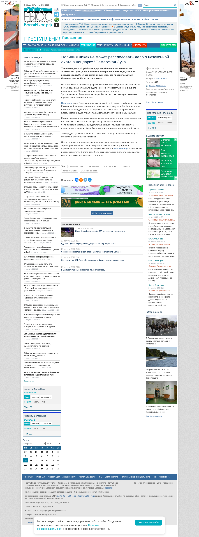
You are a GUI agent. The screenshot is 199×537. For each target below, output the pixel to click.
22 (52, 465)
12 (36, 460)
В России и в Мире (123, 45)
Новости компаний (161, 477)
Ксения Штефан (161, 78)
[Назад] (175, 139)
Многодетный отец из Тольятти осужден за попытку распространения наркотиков (41, 365)
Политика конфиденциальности (135, 477)
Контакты (29, 477)
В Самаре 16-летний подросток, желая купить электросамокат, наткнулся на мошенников (41, 73)
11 (31, 460)
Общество (74, 45)
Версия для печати (157, 86)
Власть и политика (37, 45)
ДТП (39, 50)
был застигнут (121, 148)
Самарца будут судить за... (160, 266)
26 (36, 469)
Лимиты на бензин (121, 19)
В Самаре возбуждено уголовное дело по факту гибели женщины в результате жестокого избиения (41, 307)
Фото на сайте (154, 311)
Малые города (141, 11)
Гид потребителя (168, 45)
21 (47, 465)
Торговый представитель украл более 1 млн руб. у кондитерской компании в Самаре (41, 170)
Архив (96, 5)
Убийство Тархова (150, 19)
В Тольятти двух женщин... (160, 291)
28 (31, 452)
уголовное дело (111, 166)
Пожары (46, 50)
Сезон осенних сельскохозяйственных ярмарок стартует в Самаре (91, 252)
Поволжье (67, 11)
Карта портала (111, 477)
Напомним (66, 103)
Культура (108, 45)
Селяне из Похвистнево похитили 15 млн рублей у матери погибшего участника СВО (40, 240)
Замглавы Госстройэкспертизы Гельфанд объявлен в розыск (108, 29)
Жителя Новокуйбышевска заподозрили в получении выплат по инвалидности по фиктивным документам (42, 276)
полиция (126, 166)
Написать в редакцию (73, 5)
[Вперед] (175, 178)
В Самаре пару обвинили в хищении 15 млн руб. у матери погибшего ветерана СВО (41, 189)
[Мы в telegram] (56, 14)
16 (58, 460)
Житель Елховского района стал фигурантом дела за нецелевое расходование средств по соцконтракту (41, 124)
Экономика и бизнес (57, 45)
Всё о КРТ (136, 19)
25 (31, 469)
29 (36, 452)
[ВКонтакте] (77, 180)
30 (42, 452)
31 (47, 452)
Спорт (99, 45)
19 (36, 465)
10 (25, 460)
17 (25, 465)
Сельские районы (158, 11)
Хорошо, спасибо (149, 522)
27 (25, 452)
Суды (78, 50)
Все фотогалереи (154, 416)
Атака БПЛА (106, 19)
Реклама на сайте (128, 5)
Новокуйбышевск (112, 11)
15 (52, 460)
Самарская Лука (76, 166)
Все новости (29, 381)
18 (31, 465)
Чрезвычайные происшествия (62, 50)
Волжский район (69, 171)
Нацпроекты (68, 15)
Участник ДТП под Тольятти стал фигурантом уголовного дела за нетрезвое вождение (38, 179)
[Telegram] (85, 180)
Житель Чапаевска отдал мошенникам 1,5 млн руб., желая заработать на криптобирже (41, 288)
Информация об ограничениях (62, 477)
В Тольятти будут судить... (159, 244)
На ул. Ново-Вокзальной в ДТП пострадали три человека (100, 231)
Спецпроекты (139, 45)
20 (42, 465)
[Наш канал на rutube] (56, 19)
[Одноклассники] (81, 180)
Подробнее (109, 488)
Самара (77, 11)
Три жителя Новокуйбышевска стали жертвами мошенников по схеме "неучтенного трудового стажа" (40, 102)
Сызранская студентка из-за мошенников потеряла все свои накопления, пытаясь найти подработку (41, 199)
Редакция (40, 477)
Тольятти (87, 11)
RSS (88, 5)
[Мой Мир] (90, 180)
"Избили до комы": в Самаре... (161, 195)
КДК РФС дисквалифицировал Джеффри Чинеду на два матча (88, 244)
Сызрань (98, 11)
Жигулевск (128, 11)
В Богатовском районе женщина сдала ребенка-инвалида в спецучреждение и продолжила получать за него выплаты (41, 146)
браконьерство (93, 166)
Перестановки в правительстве (85, 19)
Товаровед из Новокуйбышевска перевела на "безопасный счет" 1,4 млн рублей (41, 249)
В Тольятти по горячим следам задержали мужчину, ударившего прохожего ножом (38, 230)
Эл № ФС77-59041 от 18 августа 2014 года (76, 496)
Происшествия (72, 38)
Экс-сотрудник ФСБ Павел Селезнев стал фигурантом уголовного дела (99, 24)
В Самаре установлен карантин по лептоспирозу (83, 270)
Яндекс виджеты (109, 5)
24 (25, 469)
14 (47, 460)
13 (42, 460)
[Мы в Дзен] (56, 25)
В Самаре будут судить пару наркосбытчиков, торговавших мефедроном (37, 83)
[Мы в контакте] (56, 9)
